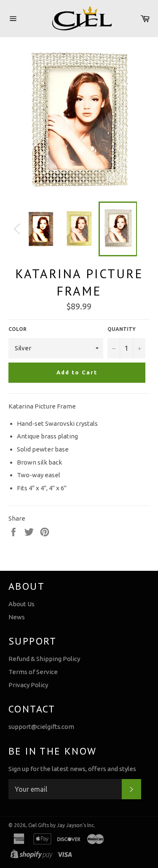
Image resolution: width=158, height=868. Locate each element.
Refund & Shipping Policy (44, 658)
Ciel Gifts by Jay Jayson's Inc (61, 825)
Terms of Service (33, 671)
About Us (21, 603)
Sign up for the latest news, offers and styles (72, 768)
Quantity (121, 329)
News (16, 617)
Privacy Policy (28, 684)
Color (17, 329)
